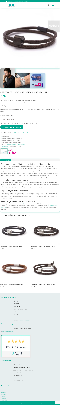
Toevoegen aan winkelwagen (12, 127)
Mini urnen (3, 392)
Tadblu (27, 132)
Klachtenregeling (18, 375)
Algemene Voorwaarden (19, 364)
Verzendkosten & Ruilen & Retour (22, 367)
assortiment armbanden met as (21, 204)
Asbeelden (3, 394)
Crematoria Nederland (19, 378)
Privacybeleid (42, 403)
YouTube (16, 311)
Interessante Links (18, 380)
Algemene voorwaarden (31, 403)
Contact (48, 403)
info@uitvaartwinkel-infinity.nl (21, 309)
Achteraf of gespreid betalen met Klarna (23, 370)
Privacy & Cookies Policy (19, 372)
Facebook (16, 317)
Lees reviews (5, 146)
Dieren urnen (4, 398)
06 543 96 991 (17, 306)
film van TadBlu (48, 186)
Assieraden (3, 396)
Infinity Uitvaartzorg (25, 320)
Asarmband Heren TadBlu (18, 132)
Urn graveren (4, 400)
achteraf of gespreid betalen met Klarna (15, 144)
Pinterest (16, 314)
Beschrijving (6, 160)
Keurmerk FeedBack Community (22, 328)
